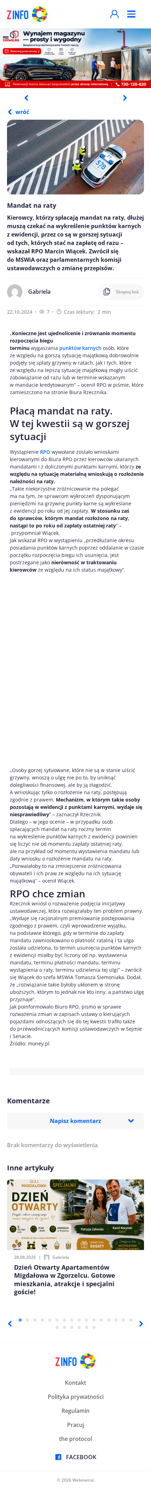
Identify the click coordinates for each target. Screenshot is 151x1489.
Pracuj (75, 1425)
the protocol (75, 1439)
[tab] (20, 1320)
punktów (80, 348)
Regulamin (75, 1411)
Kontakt (75, 1383)
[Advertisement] (75, 670)
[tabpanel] (75, 58)
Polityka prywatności (76, 1397)
